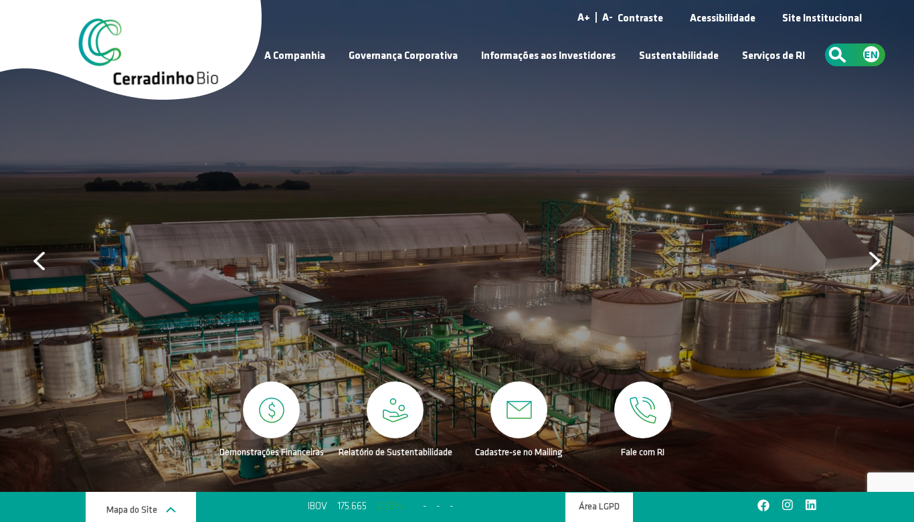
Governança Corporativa (403, 56)
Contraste (640, 18)
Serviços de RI (773, 56)
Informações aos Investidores (548, 56)
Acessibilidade (722, 18)
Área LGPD (599, 507)
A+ (583, 18)
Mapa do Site (132, 510)
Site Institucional (822, 18)
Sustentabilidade (679, 56)
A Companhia (294, 56)
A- (607, 18)
